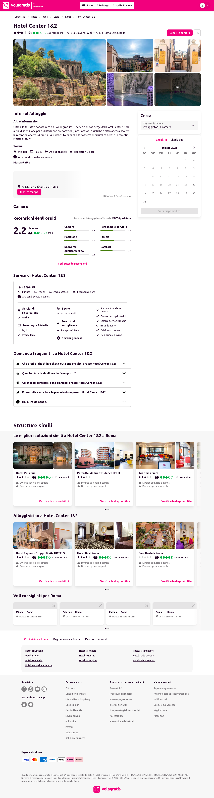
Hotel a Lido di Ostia (143, 655)
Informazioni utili (118, 705)
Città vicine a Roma (36, 639)
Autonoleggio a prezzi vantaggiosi (171, 693)
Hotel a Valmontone (143, 650)
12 (161, 176)
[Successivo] (194, 147)
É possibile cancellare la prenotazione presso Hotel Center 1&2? (64, 392)
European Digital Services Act (125, 710)
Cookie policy (72, 705)
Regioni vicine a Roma (66, 639)
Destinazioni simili (96, 639)
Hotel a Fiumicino (34, 650)
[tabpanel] (107, 658)
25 (153, 193)
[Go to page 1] (105, 509)
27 (169, 193)
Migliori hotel (161, 710)
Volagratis (20, 16)
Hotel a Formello (33, 660)
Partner (69, 727)
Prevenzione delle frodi (122, 721)
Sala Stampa (72, 732)
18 (153, 185)
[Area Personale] (204, 5)
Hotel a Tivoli (32, 655)
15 (185, 176)
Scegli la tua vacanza (164, 705)
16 (194, 176)
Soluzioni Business (75, 738)
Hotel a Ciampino (88, 660)
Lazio (56, 16)
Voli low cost (160, 699)
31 (144, 201)
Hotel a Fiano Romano (144, 660)
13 (169, 176)
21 (177, 185)
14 (177, 176)
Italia (45, 16)
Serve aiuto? (116, 688)
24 (144, 193)
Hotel (34, 16)
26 (161, 193)
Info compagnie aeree (121, 699)
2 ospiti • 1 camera (122, 5)
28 (177, 193)
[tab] (36, 639)
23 (194, 185)
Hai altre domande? (34, 401)
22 (185, 185)
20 (169, 185)
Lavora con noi (73, 716)
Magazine (159, 716)
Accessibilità (116, 716)
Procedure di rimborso (121, 693)
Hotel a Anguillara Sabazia (38, 665)
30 (194, 193)
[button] (59, 72)
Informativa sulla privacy (78, 699)
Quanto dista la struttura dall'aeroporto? (49, 373)
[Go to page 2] (107, 509)
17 (144, 185)
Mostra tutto (21, 162)
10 (144, 176)
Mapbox (109, 196)
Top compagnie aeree (165, 688)
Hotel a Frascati (87, 655)
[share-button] (197, 33)
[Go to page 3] (108, 509)
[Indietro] (144, 147)
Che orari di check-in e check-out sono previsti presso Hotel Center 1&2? (69, 363)
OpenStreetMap (123, 196)
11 (153, 176)
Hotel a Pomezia (87, 650)
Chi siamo (70, 688)
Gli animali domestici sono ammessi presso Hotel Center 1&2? (62, 382)
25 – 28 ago (103, 5)
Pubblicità (71, 721)
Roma (90, 5)
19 (161, 185)
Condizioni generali (76, 693)
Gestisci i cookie (74, 710)
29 (185, 193)
